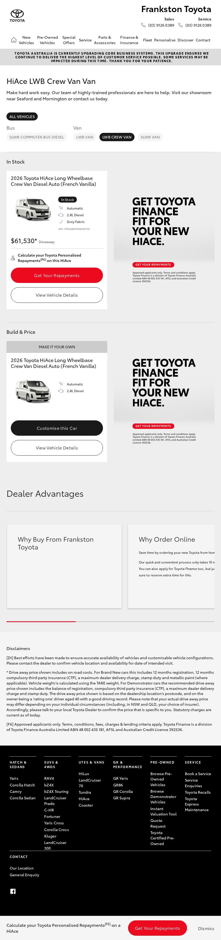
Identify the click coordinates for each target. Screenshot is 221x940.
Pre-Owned (162, 762)
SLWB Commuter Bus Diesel (36, 137)
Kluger (50, 836)
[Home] (14, 40)
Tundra (85, 792)
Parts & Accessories (105, 39)
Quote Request (157, 823)
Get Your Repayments (57, 275)
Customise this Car (57, 428)
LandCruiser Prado (55, 800)
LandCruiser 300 (55, 845)
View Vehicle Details (57, 295)
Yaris (14, 778)
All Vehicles (22, 116)
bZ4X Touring (56, 791)
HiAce (84, 798)
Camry (16, 791)
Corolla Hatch (22, 785)
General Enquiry (24, 874)
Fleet (147, 39)
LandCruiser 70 (90, 782)
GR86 (118, 785)
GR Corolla (123, 791)
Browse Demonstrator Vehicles (163, 796)
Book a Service (198, 773)
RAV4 (49, 778)
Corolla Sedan (23, 797)
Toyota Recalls (198, 792)
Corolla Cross (56, 829)
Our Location (22, 868)
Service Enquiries (193, 782)
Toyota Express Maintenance (197, 804)
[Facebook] (13, 891)
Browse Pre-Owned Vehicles (161, 779)
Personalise (164, 39)
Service (85, 39)
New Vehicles (26, 39)
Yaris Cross (54, 822)
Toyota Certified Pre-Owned (162, 838)
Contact (203, 39)
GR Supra (121, 797)
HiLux (84, 773)
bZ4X (49, 785)
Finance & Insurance (129, 39)
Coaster (86, 805)
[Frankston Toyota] (17, 15)
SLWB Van (150, 137)
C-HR (49, 810)
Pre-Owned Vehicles (47, 39)
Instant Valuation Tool (163, 811)
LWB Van (84, 137)
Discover (186, 39)
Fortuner (52, 816)
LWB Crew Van (117, 137)
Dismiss (206, 928)
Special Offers (68, 39)
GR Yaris (120, 778)
